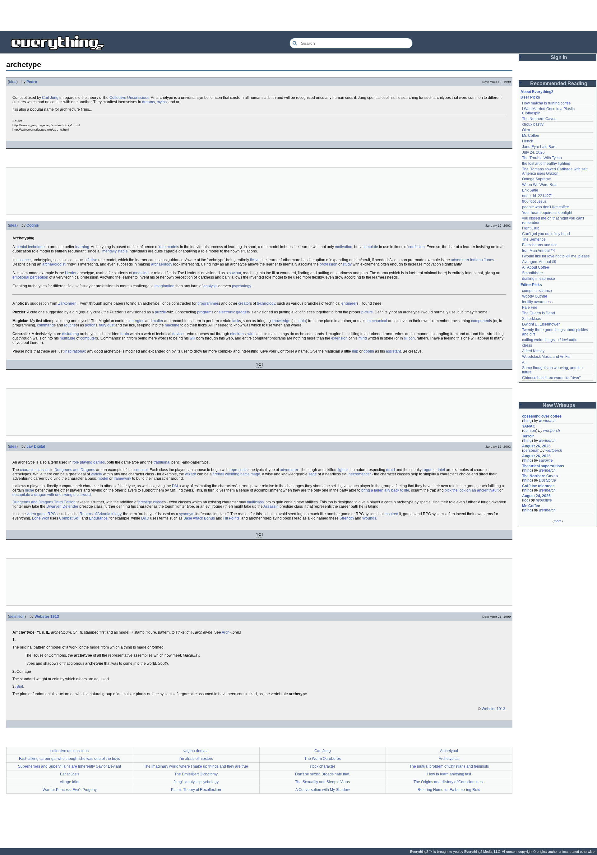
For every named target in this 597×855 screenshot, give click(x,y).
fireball (218, 474)
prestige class (150, 502)
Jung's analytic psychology (196, 782)
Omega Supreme (536, 179)
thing (527, 420)
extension (339, 338)
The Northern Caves (539, 119)
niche (29, 490)
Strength (347, 518)
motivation (343, 247)
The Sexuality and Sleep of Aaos (322, 782)
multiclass (255, 502)
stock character (322, 766)
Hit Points (231, 518)
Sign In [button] (559, 57)
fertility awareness (537, 302)
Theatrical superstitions (543, 466)
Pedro (31, 82)
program (204, 312)
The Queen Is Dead (538, 313)
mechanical (377, 321)
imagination (164, 286)
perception (39, 277)
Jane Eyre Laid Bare (539, 147)
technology (266, 303)
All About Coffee (535, 267)
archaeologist (53, 264)
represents (238, 470)
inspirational (74, 351)
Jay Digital (35, 446)
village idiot (69, 782)
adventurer (460, 260)
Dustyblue (547, 480)
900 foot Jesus (534, 201)
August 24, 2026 (536, 496)
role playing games (88, 462)
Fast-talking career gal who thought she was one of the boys (69, 758)
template (370, 247)
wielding (232, 474)
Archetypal (449, 751)
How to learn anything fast (449, 774)
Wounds (369, 518)
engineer (349, 303)
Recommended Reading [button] (558, 83)
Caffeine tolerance (538, 486)
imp (355, 351)
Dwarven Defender (62, 506)
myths (162, 102)
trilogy (116, 514)
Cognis (32, 225)
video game (37, 514)
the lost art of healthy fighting (546, 163)
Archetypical (449, 758)
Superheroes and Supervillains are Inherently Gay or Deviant (69, 766)
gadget (242, 312)
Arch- (226, 632)
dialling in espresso (538, 278)
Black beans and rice (540, 245)
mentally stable (115, 251)
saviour (235, 273)
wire (251, 334)
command (45, 325)
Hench (527, 141)
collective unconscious (69, 751)
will (192, 338)
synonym (186, 514)
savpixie (546, 460)
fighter (342, 470)
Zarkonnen (67, 303)
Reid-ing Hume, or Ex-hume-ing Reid (449, 790)
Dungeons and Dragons (74, 470)
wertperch (547, 420)
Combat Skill (70, 518)
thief (441, 470)
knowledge (281, 321)
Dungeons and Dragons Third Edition (44, 502)
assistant (393, 351)
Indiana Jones (482, 260)
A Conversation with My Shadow (322, 790)
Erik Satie (530, 190)
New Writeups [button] (559, 405)
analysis (210, 286)
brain (124, 334)
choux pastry (533, 124)
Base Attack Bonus (199, 518)
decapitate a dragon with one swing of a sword (51, 494)
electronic (227, 312)
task (235, 321)
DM (175, 486)
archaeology (161, 264)
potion (90, 325)
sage (312, 474)
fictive (92, 260)
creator (244, 303)
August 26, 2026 (536, 446)
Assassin (271, 506)
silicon (409, 338)
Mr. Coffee (530, 135)
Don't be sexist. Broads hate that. (322, 774)
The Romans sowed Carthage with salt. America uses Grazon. (555, 171)
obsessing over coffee (542, 416)
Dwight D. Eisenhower (541, 324)
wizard (190, 474)
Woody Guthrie (534, 296)
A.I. (524, 362)
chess (527, 345)
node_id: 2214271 (537, 196)
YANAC (528, 426)
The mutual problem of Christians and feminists (449, 766)
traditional (162, 462)
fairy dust (106, 325)
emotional (20, 277)
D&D (145, 518)
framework (122, 478)
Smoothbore (532, 273)
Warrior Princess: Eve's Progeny (70, 790)
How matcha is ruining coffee (546, 103)
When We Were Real (540, 185)
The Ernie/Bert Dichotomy (196, 774)
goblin (368, 351)
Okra (526, 130)
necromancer (360, 474)
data (302, 321)
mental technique (30, 247)
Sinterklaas (531, 319)
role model (168, 247)
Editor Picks (531, 285)
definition (17, 616)
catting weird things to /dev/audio (549, 340)
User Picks (530, 97)
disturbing (70, 334)
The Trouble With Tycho (542, 158)
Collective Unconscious (129, 97)
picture (367, 312)
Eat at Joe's (69, 774)
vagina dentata (196, 751)
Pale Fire (529, 307)
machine (172, 325)
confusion (416, 247)
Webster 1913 (47, 616)
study (347, 264)
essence (23, 260)
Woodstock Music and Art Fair (547, 356)
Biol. (20, 686)
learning (82, 247)
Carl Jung (50, 97)
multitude (67, 338)
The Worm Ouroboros (322, 758)
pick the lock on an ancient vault (471, 490)
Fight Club (530, 228)
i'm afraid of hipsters (196, 758)
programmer (207, 303)
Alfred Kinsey (533, 351)
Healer (70, 273)
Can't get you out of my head (546, 234)
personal (530, 450)
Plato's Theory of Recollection (196, 790)
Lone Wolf (40, 518)
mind (363, 338)
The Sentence (534, 239)
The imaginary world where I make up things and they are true (196, 766)
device (177, 334)
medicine (141, 273)
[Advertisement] (298, 16)
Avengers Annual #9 (539, 262)
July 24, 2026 (533, 152)
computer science (537, 291)
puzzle (160, 312)
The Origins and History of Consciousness (449, 782)
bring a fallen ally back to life (385, 490)
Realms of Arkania (95, 514)
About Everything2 (537, 92)
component (480, 321)
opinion (529, 430)
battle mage (250, 474)
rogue (428, 470)
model (103, 478)
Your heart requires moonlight (547, 212)
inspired (391, 514)
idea (12, 82)
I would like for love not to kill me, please (556, 256)
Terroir (528, 436)
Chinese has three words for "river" (551, 378)
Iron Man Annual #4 (538, 250)
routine (70, 325)
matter (158, 321)
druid (390, 470)
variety (96, 474)
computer (88, 338)
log (526, 500)
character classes (34, 470)
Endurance (98, 518)
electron (237, 334)
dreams (148, 102)
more (558, 521)
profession (328, 264)
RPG (52, 514)
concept (141, 470)
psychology (241, 286)
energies (136, 321)
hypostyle (544, 500)
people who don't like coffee (545, 207)
